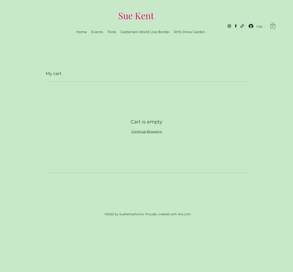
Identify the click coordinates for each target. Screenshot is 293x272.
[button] (272, 26)
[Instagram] (229, 26)
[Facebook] (236, 26)
